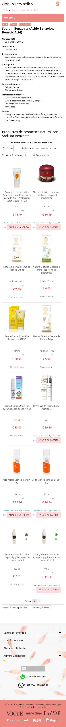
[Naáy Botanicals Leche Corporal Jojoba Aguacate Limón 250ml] (46, 536)
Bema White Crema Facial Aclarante (46, 407)
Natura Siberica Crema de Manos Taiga (46, 338)
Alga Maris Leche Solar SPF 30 (17, 481)
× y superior (41, 155)
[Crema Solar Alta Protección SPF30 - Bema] (17, 318)
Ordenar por (27, 148)
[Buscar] (61, 10)
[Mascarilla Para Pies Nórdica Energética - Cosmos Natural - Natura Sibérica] (46, 248)
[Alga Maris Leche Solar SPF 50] (46, 461)
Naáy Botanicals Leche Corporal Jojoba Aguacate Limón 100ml (17, 557)
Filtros (10, 148)
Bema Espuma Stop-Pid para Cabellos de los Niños (17, 407)
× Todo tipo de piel (18, 155)
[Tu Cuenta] (57, 3)
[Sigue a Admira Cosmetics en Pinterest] (42, 668)
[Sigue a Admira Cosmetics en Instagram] (24, 668)
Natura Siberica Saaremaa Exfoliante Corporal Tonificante (46, 195)
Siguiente (39, 601)
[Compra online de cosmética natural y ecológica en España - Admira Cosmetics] (17, 4)
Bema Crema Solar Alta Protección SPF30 (17, 338)
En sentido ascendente (54, 148)
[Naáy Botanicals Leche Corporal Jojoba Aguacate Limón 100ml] (17, 536)
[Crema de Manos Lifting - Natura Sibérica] (17, 248)
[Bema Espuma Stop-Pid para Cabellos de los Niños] (17, 387)
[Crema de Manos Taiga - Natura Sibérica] (46, 318)
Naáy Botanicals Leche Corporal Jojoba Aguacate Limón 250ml (46, 557)
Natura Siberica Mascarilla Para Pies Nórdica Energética (46, 269)
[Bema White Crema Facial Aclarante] (46, 387)
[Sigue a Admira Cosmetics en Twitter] (36, 668)
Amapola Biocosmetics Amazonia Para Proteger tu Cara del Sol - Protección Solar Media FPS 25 (17, 196)
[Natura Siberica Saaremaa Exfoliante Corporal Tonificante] (46, 174)
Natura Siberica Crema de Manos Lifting (16, 268)
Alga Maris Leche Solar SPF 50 (46, 481)
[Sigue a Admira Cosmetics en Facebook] (30, 668)
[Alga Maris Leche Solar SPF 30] (17, 461)
